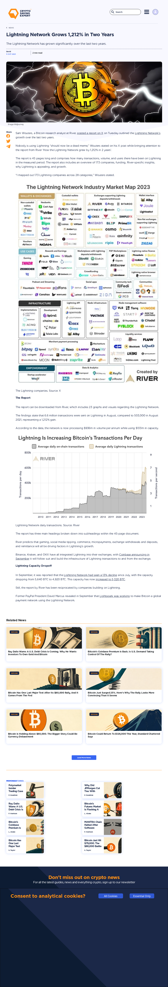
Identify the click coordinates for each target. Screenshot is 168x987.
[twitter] (8, 142)
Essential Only (142, 896)
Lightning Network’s (147, 133)
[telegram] (8, 147)
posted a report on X (90, 133)
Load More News (84, 758)
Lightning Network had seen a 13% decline (90, 575)
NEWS (11, 28)
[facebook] (8, 136)
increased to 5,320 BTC (110, 579)
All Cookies (110, 896)
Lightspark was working (115, 596)
